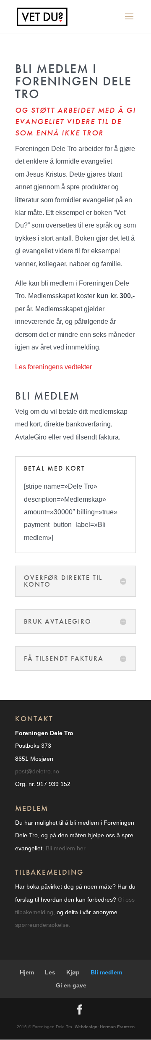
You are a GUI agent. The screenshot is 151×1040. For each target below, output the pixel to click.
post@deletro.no (37, 771)
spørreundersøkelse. (42, 924)
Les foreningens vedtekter (53, 366)
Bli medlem (106, 972)
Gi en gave (71, 985)
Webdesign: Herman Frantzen (104, 1026)
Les (50, 972)
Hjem (27, 972)
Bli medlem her (66, 848)
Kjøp (73, 972)
